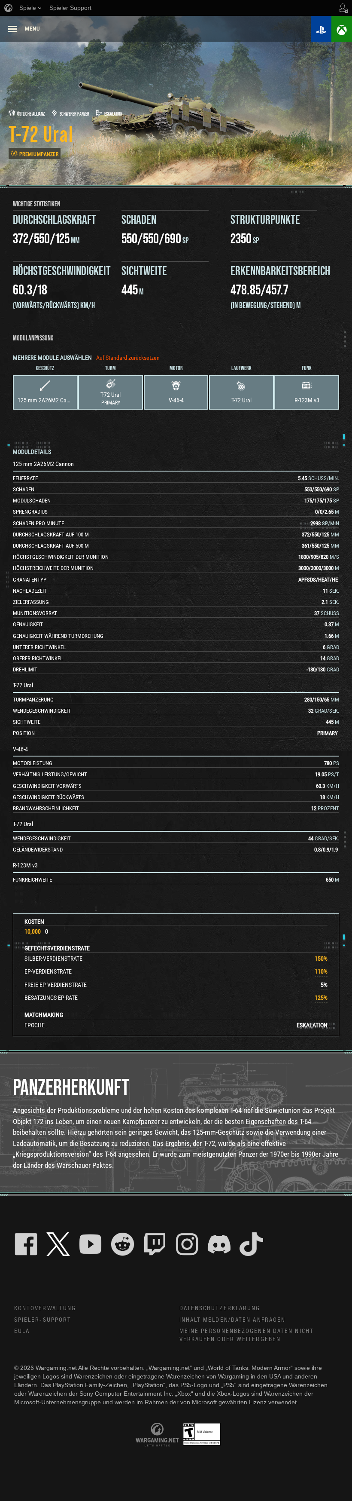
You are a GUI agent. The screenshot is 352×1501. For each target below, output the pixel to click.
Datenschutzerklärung (220, 1308)
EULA (22, 1331)
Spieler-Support (43, 1320)
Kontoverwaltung (45, 1308)
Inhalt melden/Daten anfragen (232, 1320)
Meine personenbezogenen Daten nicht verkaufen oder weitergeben (246, 1335)
